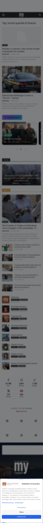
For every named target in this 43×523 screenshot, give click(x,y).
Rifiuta (22, 512)
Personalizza (21, 507)
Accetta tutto (21, 517)
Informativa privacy (8, 502)
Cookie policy (19, 502)
